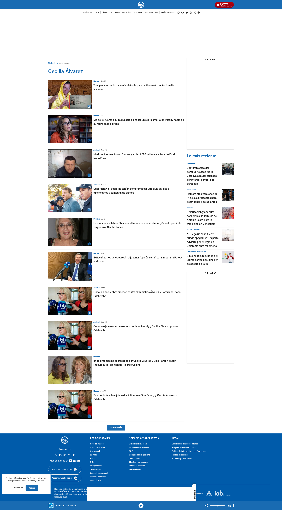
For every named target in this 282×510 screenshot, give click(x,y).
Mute (206, 505)
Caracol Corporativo (98, 477)
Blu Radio (52, 63)
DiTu (92, 462)
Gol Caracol (95, 451)
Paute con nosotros (137, 466)
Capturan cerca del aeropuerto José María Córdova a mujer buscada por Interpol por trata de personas (202, 175)
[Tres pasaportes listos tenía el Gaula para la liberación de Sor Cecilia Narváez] (70, 94)
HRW (97, 12)
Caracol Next (95, 480)
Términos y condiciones (182, 459)
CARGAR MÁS (116, 427)
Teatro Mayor (95, 469)
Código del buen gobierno (139, 455)
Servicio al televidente (138, 444)
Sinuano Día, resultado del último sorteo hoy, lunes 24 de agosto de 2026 (202, 259)
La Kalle (93, 455)
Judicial (96, 150)
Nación (96, 81)
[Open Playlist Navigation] (233, 505)
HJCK (92, 459)
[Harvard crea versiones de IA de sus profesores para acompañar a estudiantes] (228, 195)
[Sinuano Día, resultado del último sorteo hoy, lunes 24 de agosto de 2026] (228, 257)
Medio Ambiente (193, 230)
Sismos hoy (107, 12)
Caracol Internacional (99, 473)
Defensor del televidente (139, 448)
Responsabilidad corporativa (183, 448)
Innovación (191, 190)
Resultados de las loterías (198, 252)
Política (96, 219)
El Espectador (95, 466)
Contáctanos (134, 459)
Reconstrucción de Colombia (146, 12)
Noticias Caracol (97, 444)
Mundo (190, 208)
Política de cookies (180, 455)
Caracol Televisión (97, 448)
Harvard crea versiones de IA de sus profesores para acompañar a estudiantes (202, 197)
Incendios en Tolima (123, 12)
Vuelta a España (167, 12)
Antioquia (191, 164)
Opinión (96, 356)
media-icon (141, 505)
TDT (131, 451)
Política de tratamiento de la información (188, 451)
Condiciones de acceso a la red (185, 444)
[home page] (141, 5)
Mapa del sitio (135, 469)
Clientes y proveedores (138, 462)
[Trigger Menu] (50, 4)
